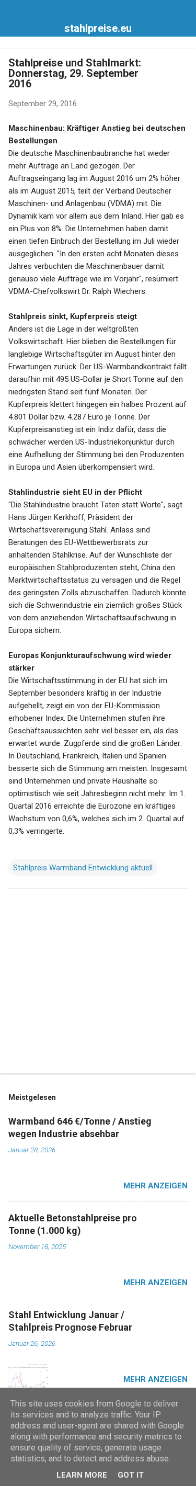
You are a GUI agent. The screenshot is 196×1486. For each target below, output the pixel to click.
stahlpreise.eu (98, 28)
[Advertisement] (98, 983)
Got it (131, 1475)
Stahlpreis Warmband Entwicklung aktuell (83, 867)
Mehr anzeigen (155, 1185)
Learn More (81, 1475)
